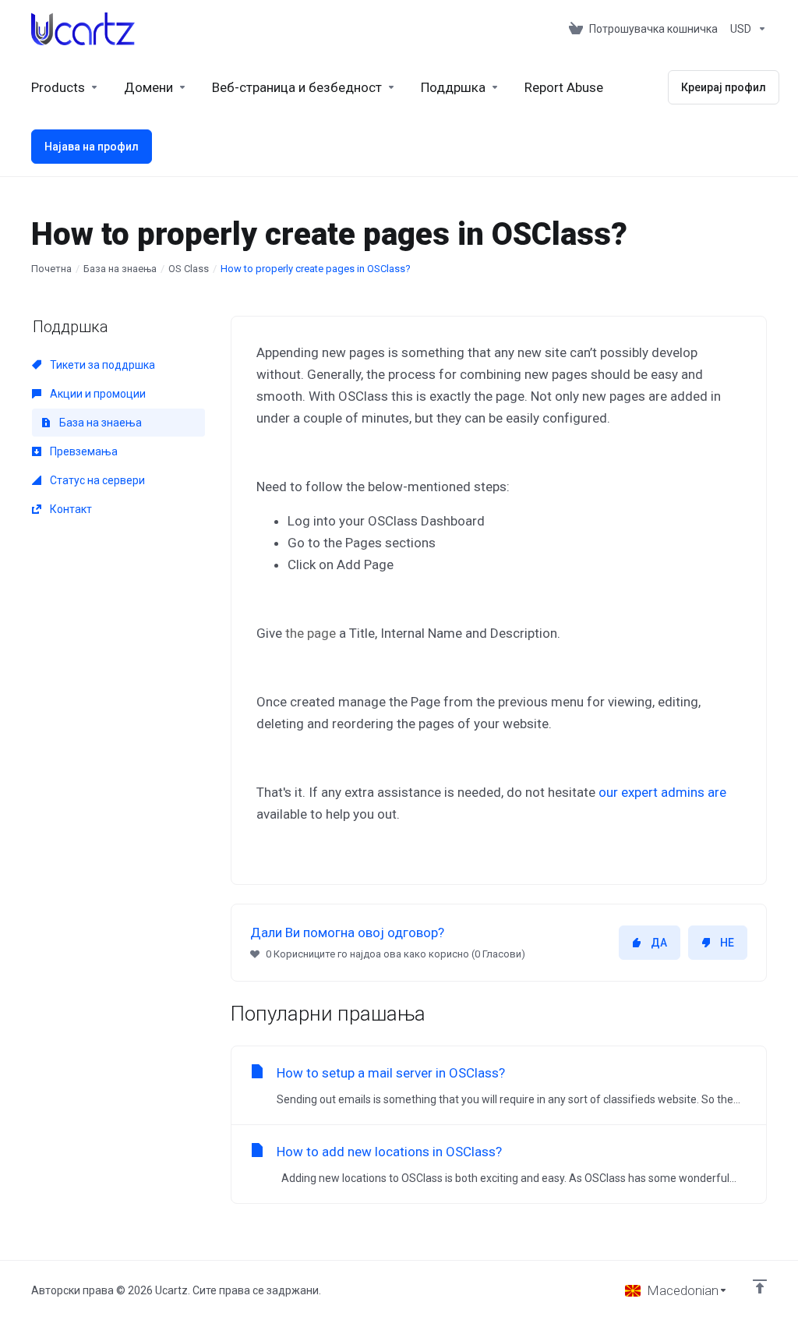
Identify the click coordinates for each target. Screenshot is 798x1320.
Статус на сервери (96, 480)
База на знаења (120, 268)
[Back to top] (759, 1286)
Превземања (83, 451)
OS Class (188, 268)
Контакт (70, 509)
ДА (659, 942)
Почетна (51, 268)
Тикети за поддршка (101, 365)
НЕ (727, 942)
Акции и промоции (97, 394)
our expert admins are (662, 792)
